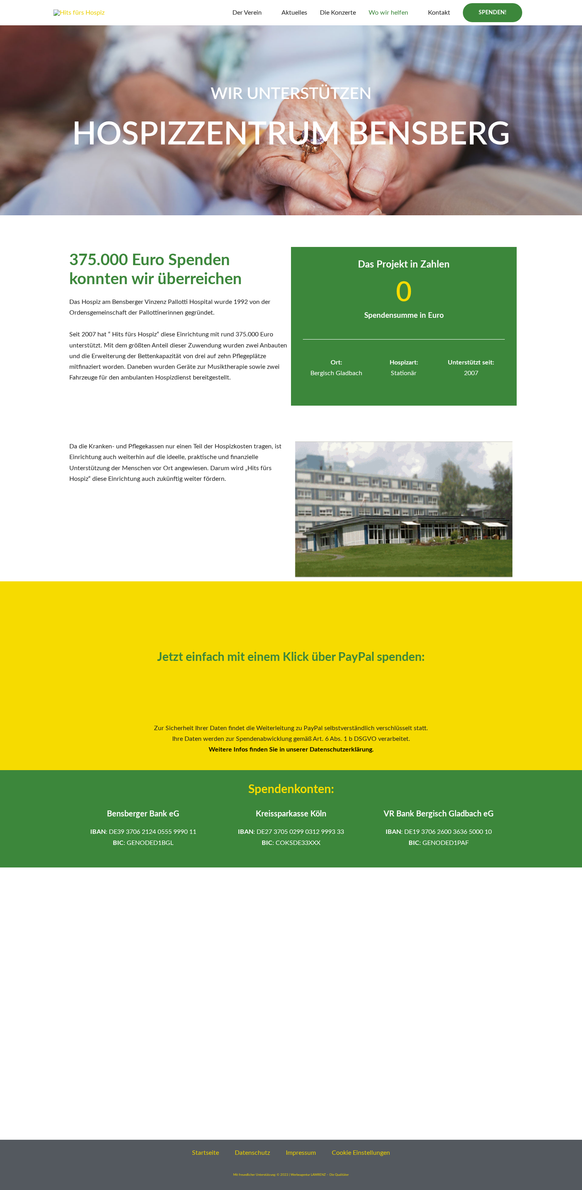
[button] (492, 12)
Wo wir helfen (388, 12)
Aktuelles (294, 12)
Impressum (301, 1153)
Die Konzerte (338, 12)
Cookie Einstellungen (361, 1153)
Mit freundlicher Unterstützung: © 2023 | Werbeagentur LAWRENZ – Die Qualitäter (291, 1175)
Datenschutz (252, 1153)
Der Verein (247, 12)
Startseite (205, 1153)
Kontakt (439, 12)
